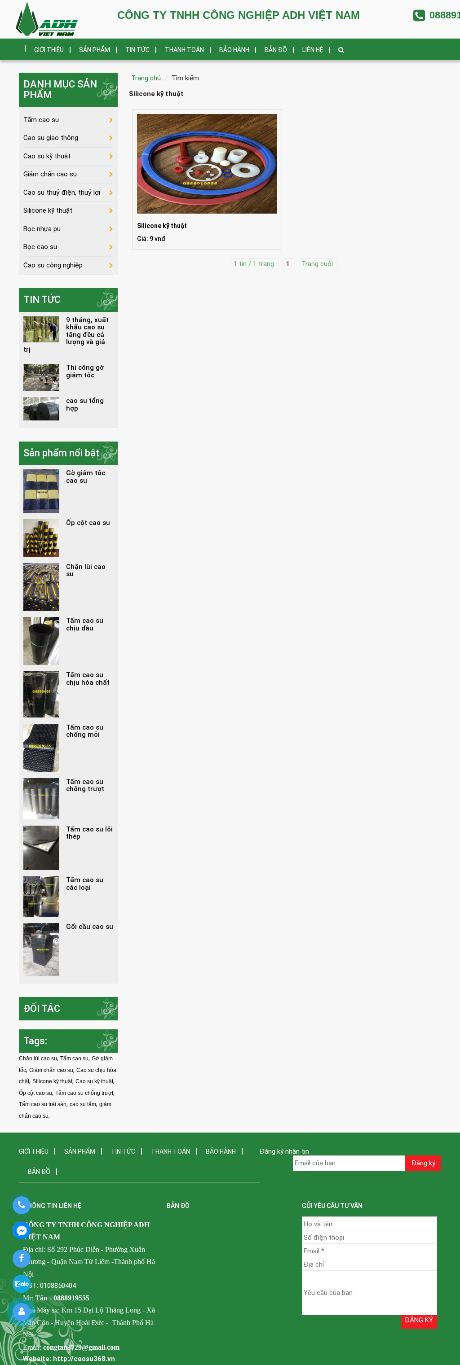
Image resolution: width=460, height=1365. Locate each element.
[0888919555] (21, 1205)
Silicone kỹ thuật (47, 210)
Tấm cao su (41, 120)
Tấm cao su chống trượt (84, 1093)
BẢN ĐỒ (276, 49)
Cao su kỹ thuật (47, 156)
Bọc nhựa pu (42, 229)
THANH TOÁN (184, 49)
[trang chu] (19, 45)
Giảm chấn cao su (50, 174)
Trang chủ (146, 78)
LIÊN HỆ (312, 49)
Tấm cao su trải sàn (42, 1104)
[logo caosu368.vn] (47, 19)
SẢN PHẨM (94, 49)
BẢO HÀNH (234, 49)
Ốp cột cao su (35, 1093)
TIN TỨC (137, 49)
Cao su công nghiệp (53, 265)
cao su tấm (83, 1104)
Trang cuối (318, 264)
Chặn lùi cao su (38, 1058)
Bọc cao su (40, 247)
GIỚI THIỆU (49, 49)
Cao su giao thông (50, 138)
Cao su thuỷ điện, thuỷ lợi (61, 192)
